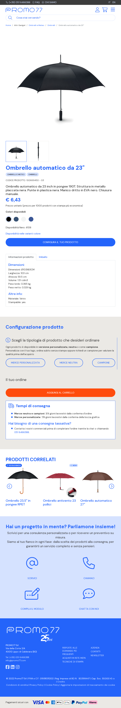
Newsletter (97, 655)
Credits (61, 681)
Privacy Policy (36, 685)
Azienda (95, 647)
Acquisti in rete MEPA (74, 658)
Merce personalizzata (25, 362)
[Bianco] (23, 219)
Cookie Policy (52, 685)
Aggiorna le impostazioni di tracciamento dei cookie (88, 685)
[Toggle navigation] (112, 9)
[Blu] (16, 219)
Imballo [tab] (43, 257)
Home (8, 25)
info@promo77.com (16, 660)
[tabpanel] (60, 283)
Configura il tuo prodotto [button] (60, 242)
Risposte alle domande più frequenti (69, 651)
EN (113, 2)
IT (110, 2)
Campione (104, 362)
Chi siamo (51, 2)
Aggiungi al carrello (60, 392)
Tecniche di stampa (73, 661)
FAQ (37, 2)
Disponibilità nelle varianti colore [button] (23, 233)
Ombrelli (51, 25)
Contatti (95, 651)
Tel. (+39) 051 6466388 (17, 657)
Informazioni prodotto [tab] (21, 257)
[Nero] (9, 219)
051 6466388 (21, 432)
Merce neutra (69, 362)
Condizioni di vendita (17, 685)
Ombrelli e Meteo (36, 25)
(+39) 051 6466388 (19, 2)
